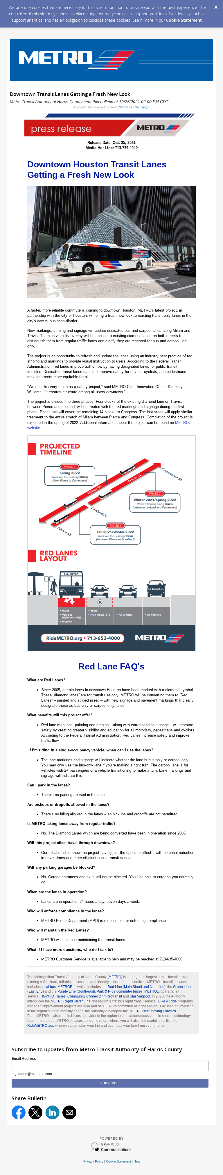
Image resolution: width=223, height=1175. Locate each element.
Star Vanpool (140, 996)
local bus (49, 987)
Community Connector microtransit (94, 996)
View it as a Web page (134, 107)
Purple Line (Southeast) (76, 991)
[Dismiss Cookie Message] (215, 5)
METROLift (152, 991)
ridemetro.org (98, 1021)
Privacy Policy (93, 1161)
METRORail (66, 987)
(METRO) (114, 977)
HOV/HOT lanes (53, 996)
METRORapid (71, 1001)
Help (137, 1161)
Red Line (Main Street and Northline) (136, 987)
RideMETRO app (40, 1026)
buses (120, 991)
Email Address (24, 1059)
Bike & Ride (167, 1001)
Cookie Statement (184, 20)
